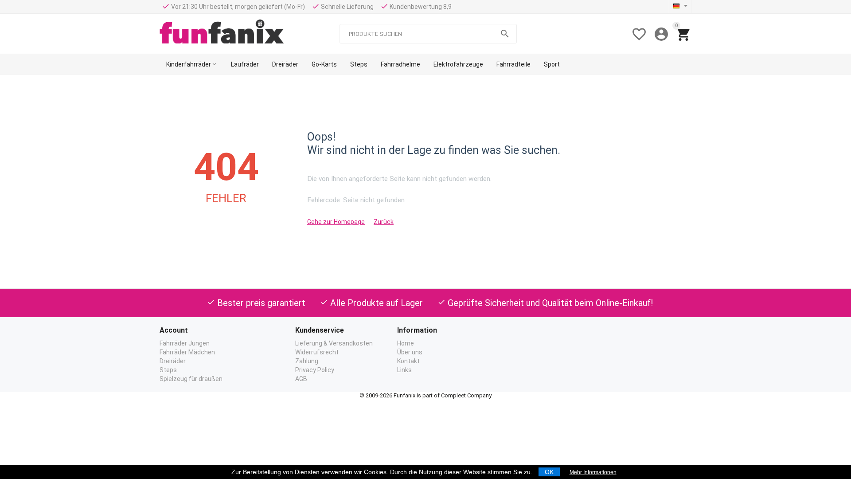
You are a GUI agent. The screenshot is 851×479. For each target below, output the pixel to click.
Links (404, 369)
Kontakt (408, 361)
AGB (301, 378)
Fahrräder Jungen (185, 343)
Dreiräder (173, 361)
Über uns (409, 352)
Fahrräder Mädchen (187, 352)
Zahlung (306, 361)
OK (549, 471)
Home (405, 343)
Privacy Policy (314, 369)
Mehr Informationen (593, 472)
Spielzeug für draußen (191, 378)
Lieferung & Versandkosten (334, 343)
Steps (168, 369)
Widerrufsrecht (317, 352)
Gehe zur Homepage (336, 221)
